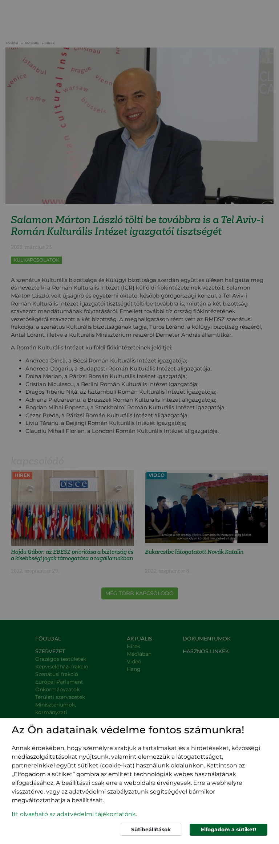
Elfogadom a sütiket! (228, 829)
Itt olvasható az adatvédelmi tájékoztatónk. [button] (74, 814)
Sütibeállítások (151, 829)
